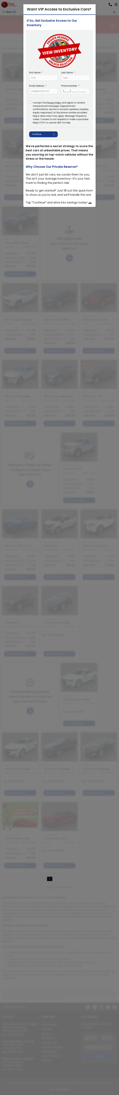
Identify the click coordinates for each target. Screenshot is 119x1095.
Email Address (37, 85)
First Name (36, 72)
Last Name (68, 72)
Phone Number (70, 85)
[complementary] (110, 1086)
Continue (37, 134)
